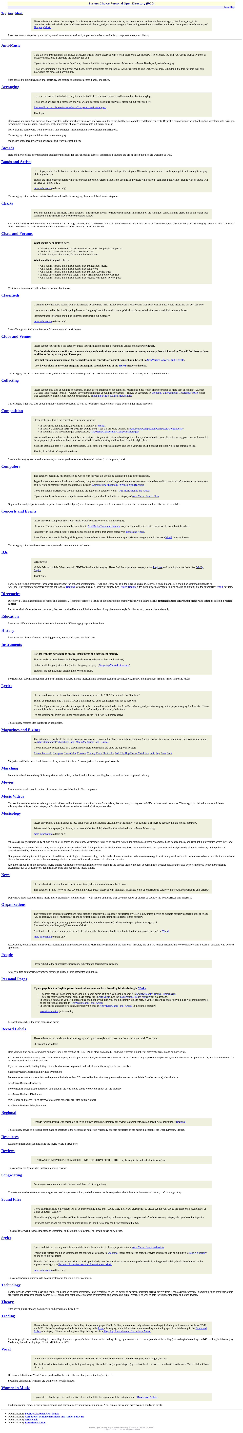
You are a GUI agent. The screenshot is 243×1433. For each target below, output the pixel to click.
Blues (67, 753)
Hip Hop (125, 753)
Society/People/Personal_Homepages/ (156, 993)
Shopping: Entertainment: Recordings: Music (174, 392)
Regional (157, 567)
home (226, 7)
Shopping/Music (42, 27)
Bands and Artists (135, 531)
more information (43, 188)
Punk (163, 753)
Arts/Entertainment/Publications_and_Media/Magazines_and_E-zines (72, 742)
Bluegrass (58, 753)
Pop (158, 753)
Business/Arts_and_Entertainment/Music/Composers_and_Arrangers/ (70, 107)
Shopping (112, 1252)
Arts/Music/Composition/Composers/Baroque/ (115, 431)
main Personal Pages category (135, 996)
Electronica (108, 753)
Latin (152, 753)
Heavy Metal (137, 753)
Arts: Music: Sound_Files (145, 496)
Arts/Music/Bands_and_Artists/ (87, 1002)
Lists (101, 1328)
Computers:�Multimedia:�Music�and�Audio (118, 484)
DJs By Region (128, 586)
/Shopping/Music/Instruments (114, 665)
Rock (169, 753)
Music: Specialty (198, 1252)
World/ (101, 425)
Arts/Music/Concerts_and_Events (165, 360)
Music (19, 13)
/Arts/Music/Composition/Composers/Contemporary (156, 428)
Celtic (73, 753)
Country (91, 753)
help (233, 7)
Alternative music (43, 753)
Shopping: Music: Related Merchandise (111, 395)
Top (3, 13)
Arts (10, 13)
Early (99, 753)
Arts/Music (104, 996)
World (122, 365)
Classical (81, 753)
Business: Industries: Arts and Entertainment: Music (85, 1264)
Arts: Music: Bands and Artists (134, 490)
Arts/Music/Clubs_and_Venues (104, 526)
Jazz (146, 753)
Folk (117, 753)
